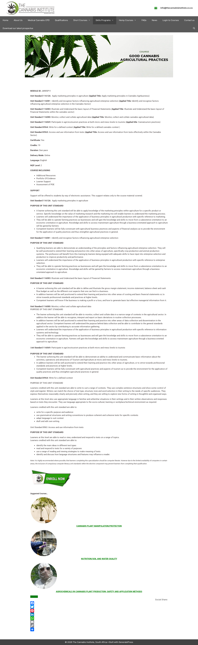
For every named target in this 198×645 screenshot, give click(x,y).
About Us (18, 20)
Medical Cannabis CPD (39, 20)
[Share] (99, 629)
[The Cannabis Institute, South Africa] (30, 8)
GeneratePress (126, 642)
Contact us (189, 20)
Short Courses (80, 20)
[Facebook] (99, 603)
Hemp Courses (126, 20)
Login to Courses (171, 20)
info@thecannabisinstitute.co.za (176, 8)
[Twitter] (99, 607)
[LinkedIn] (99, 614)
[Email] (99, 622)
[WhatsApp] (99, 618)
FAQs (144, 20)
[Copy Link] (99, 626)
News (154, 20)
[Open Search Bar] (194, 28)
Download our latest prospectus (18, 28)
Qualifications (61, 20)
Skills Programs (103, 20)
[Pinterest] (99, 611)
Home (5, 20)
